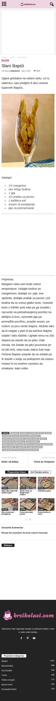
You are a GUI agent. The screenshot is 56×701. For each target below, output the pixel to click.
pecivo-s (20, 441)
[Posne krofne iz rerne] (46, 504)
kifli (41, 433)
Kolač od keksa (10, 461)
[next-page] (29, 519)
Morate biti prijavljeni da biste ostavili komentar (25, 533)
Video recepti (8, 680)
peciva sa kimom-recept (30, 436)
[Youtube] (34, 638)
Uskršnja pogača (44, 491)
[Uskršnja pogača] (46, 483)
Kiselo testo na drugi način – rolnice (26, 493)
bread (34, 433)
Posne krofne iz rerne (44, 513)
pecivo (43, 439)
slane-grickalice (35, 447)
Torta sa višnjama (44, 461)
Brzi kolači (7, 670)
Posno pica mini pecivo (26, 513)
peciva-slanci (32, 439)
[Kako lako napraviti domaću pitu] (10, 483)
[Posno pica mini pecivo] (28, 504)
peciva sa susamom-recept (14, 439)
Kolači (41, 509)
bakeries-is (25, 433)
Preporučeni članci (17, 472)
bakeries (15, 433)
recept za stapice (32, 444)
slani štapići (8, 450)
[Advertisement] (28, 32)
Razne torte (7, 684)
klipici (48, 433)
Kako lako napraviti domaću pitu (9, 492)
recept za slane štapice (12, 444)
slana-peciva (46, 444)
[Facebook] (22, 638)
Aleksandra (15, 71)
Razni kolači (7, 666)
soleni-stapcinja (23, 450)
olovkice (6, 436)
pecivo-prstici (9, 441)
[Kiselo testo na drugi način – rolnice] (28, 483)
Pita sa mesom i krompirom (8, 513)
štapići (35, 450)
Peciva (12, 57)
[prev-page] (26, 519)
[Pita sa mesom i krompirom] (10, 504)
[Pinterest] (28, 638)
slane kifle (21, 447)
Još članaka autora (39, 472)
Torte (4, 675)
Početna (4, 57)
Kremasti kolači (9, 689)
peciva (15, 436)
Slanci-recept (8, 447)
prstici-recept (33, 441)
